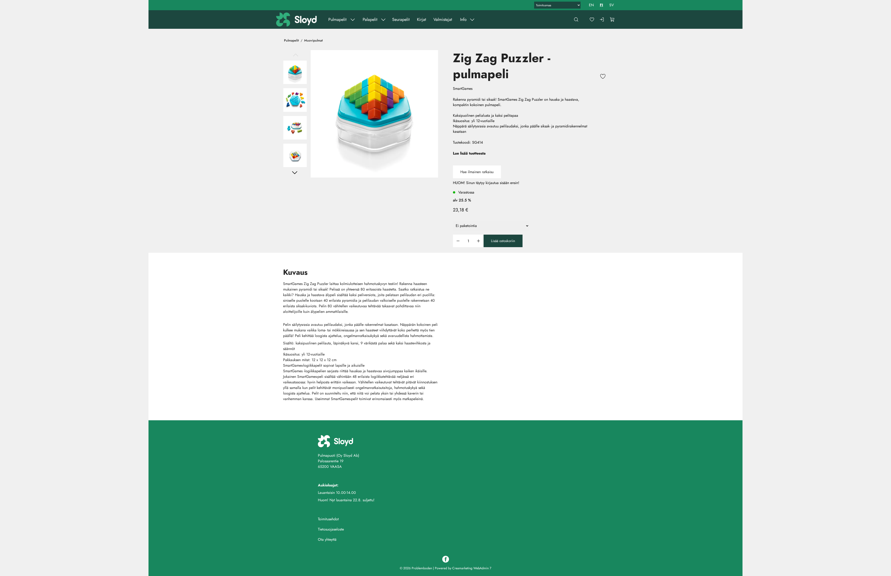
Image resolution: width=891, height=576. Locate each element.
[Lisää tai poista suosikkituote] (603, 77)
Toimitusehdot (328, 519)
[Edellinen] (295, 55)
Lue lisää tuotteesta (469, 153)
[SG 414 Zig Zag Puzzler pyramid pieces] (295, 100)
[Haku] (576, 19)
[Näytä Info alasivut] (472, 19)
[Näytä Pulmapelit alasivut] (352, 19)
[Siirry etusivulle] (297, 19)
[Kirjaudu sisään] (602, 19)
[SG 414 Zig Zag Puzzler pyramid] (374, 114)
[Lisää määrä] (478, 241)
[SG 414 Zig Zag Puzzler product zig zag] (295, 128)
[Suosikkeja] (592, 19)
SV (611, 5)
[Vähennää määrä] (458, 241)
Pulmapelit (337, 19)
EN (591, 5)
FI (601, 5)
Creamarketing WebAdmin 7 (471, 568)
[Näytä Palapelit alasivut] (383, 19)
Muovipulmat (313, 40)
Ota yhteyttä (327, 539)
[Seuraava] (295, 172)
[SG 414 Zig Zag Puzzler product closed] (295, 155)
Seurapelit (400, 19)
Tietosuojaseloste (331, 529)
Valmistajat (442, 19)
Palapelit (369, 19)
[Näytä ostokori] (612, 19)
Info (463, 19)
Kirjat (421, 19)
